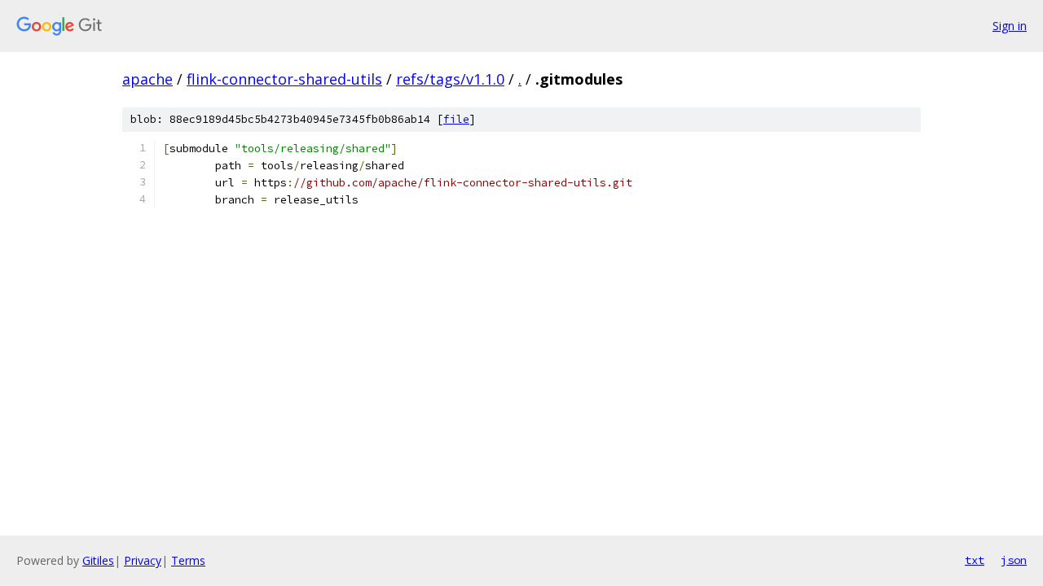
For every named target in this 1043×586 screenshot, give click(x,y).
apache (147, 79)
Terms (188, 560)
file (456, 119)
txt (974, 560)
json (1014, 560)
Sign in (1009, 25)
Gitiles (98, 560)
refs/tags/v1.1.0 (450, 79)
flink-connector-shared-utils (284, 79)
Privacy (142, 560)
